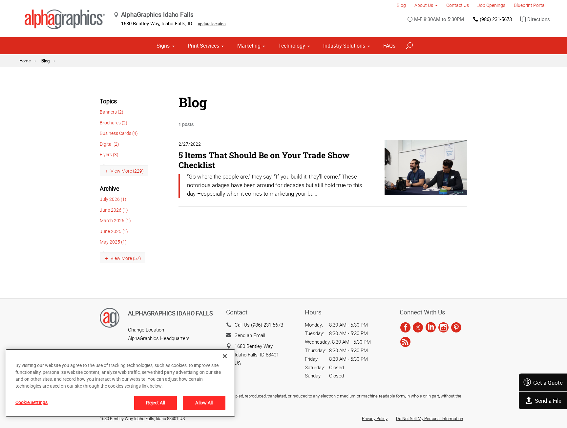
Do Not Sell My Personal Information (429, 418)
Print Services (203, 45)
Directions (538, 19)
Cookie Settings (31, 402)
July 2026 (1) (113, 199)
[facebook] (405, 328)
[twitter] (418, 328)
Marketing (249, 45)
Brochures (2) (113, 122)
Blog (401, 5)
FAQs (389, 45)
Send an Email (250, 335)
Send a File (548, 400)
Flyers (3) (109, 154)
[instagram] (443, 328)
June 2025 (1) (114, 231)
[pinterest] (456, 328)
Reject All (155, 402)
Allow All (204, 402)
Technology (291, 45)
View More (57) (126, 258)
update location (212, 23)
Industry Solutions (344, 45)
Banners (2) (111, 112)
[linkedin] (430, 328)
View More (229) (127, 171)
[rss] (405, 342)
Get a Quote (548, 382)
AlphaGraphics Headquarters (159, 338)
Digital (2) (109, 144)
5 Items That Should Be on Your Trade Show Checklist (263, 160)
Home (25, 61)
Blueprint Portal (530, 5)
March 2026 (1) (115, 220)
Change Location (146, 329)
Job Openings (491, 5)
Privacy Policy (375, 418)
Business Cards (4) (119, 133)
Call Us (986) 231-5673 (259, 324)
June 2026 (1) (114, 210)
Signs (163, 45)
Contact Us (457, 5)
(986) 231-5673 (496, 19)
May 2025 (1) (113, 242)
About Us (423, 5)
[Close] (225, 356)
